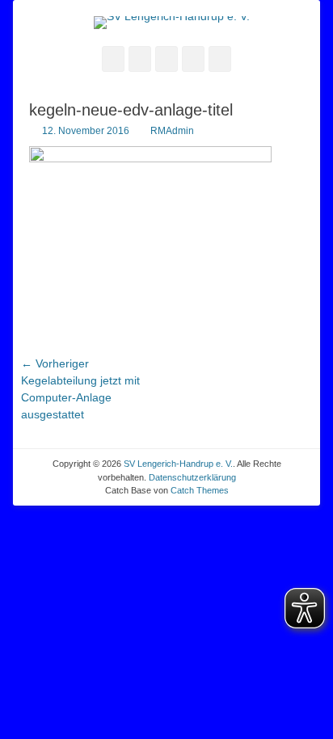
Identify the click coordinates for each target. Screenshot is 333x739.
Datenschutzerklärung (192, 477)
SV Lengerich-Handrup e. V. (178, 463)
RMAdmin (172, 130)
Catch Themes (200, 490)
